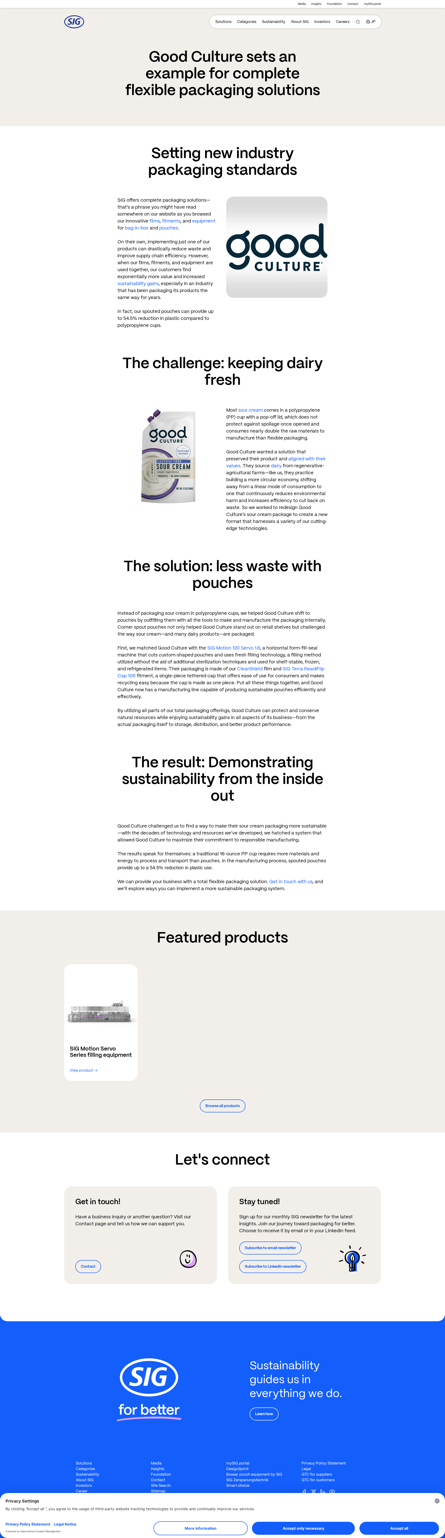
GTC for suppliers (317, 1474)
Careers (343, 21)
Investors (322, 21)
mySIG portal (372, 4)
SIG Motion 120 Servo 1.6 (233, 648)
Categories (246, 21)
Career (82, 1491)
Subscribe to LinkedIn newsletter (273, 1266)
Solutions (223, 21)
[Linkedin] (324, 1491)
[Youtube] (334, 1491)
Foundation (334, 4)
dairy (276, 466)
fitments (171, 221)
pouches (168, 228)
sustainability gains (138, 283)
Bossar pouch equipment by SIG (254, 1474)
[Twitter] (315, 1491)
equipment (204, 221)
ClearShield (250, 669)
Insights (316, 4)
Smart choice (237, 1485)
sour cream (250, 410)
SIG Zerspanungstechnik (247, 1479)
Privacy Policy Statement (324, 1463)
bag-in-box (137, 228)
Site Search (161, 1485)
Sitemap (158, 1491)
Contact (352, 4)
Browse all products (222, 1105)
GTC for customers (318, 1479)
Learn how (264, 1413)
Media (302, 4)
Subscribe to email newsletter (270, 1247)
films (154, 221)
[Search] (357, 21)
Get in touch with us (290, 882)
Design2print (237, 1468)
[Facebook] (306, 1491)
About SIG (300, 21)
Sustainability (273, 21)
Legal (306, 1468)
